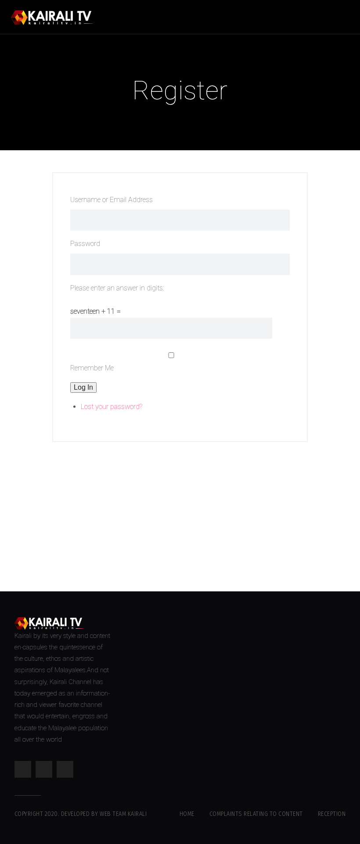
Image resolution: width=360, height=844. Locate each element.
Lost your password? (111, 406)
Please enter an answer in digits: (117, 288)
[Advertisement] (180, 507)
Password (85, 243)
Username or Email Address (111, 200)
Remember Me (92, 368)
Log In (83, 387)
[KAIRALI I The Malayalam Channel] (55, 17)
